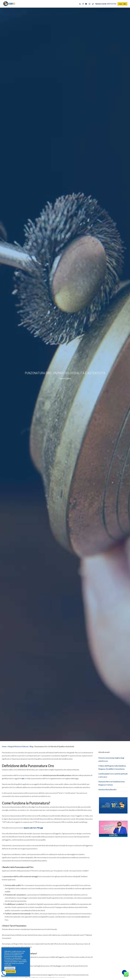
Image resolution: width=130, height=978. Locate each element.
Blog (31, 746)
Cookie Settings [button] (9, 968)
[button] (122, 3)
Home (4, 746)
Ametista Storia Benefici (107, 789)
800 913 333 (111, 4)
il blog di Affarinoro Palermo (18, 746)
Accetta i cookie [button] (10, 971)
